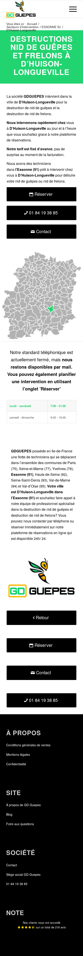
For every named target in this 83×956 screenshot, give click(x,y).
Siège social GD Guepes (23, 874)
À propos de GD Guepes (23, 805)
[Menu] (71, 9)
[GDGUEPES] (34, 9)
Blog (9, 814)
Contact (11, 865)
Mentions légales (18, 754)
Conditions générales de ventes (28, 745)
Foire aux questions (20, 824)
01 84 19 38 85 (16, 884)
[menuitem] (71, 9)
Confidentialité (16, 764)
